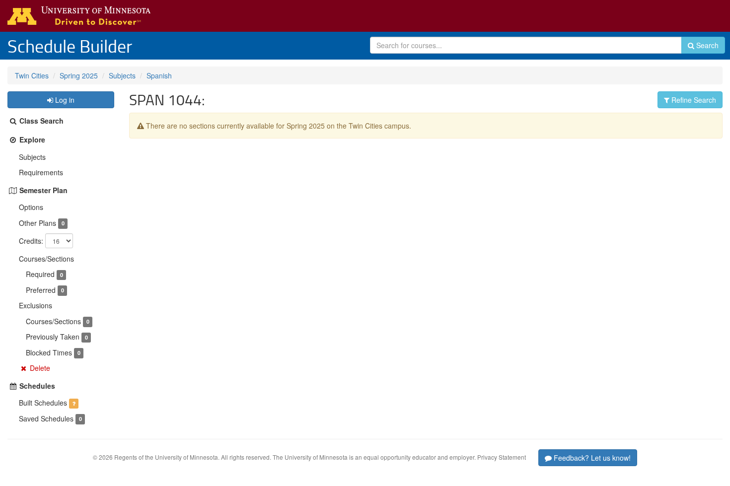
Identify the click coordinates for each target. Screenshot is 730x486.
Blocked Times (49, 352)
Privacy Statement (501, 457)
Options (31, 207)
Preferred (41, 290)
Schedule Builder (69, 45)
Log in (63, 100)
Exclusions (35, 305)
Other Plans (37, 223)
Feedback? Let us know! (591, 458)
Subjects (122, 75)
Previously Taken (52, 337)
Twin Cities (32, 75)
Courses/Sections (46, 259)
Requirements (41, 172)
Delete (40, 368)
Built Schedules (43, 403)
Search (706, 45)
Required (40, 274)
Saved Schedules (46, 418)
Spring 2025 (79, 75)
